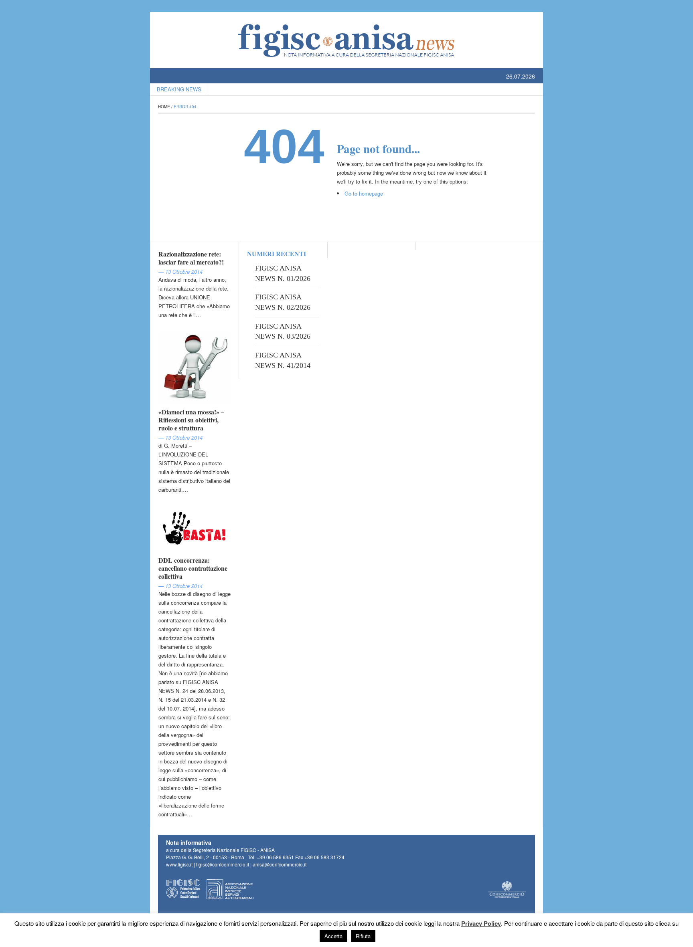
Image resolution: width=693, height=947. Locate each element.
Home (164, 106)
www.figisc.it (179, 864)
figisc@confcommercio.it (222, 864)
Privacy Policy (481, 923)
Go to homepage (363, 193)
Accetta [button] (333, 936)
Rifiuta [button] (363, 936)
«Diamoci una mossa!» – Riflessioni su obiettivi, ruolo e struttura (191, 419)
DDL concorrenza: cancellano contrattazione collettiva (192, 568)
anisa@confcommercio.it (279, 864)
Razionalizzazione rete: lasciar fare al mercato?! (191, 258)
